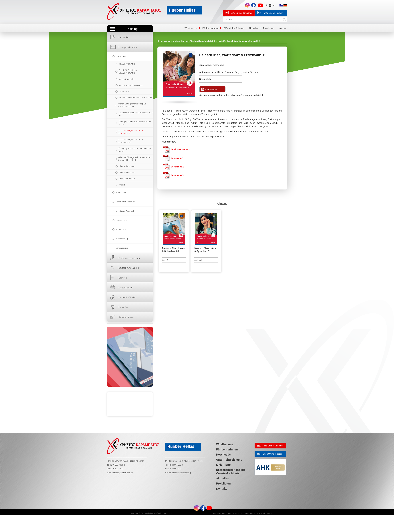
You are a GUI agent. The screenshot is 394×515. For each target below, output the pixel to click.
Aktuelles (253, 28)
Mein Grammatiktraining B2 (131, 85)
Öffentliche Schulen (233, 28)
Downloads (223, 454)
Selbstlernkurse (126, 317)
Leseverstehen (122, 220)
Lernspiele (123, 307)
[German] (285, 5)
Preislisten (268, 28)
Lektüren (123, 278)
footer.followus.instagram (247, 5)
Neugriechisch (126, 287)
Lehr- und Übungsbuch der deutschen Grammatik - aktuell (134, 158)
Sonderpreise (211, 89)
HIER (130, 357)
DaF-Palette (124, 91)
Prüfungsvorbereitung (129, 258)
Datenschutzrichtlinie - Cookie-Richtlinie (231, 471)
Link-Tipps (223, 464)
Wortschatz (121, 192)
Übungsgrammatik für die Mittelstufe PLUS (135, 123)
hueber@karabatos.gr (181, 473)
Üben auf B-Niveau (127, 172)
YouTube (260, 5)
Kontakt (283, 28)
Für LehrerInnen (210, 28)
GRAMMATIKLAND (127, 64)
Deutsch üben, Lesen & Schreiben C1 (173, 250)
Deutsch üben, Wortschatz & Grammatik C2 (131, 140)
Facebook (253, 5)
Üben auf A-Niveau (127, 166)
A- (267, 5)
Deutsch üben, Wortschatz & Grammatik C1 (131, 131)
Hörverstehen (121, 229)
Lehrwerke (123, 37)
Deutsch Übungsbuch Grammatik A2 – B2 (136, 114)
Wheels (122, 185)
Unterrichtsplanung (229, 459)
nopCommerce (228, 513)
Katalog (132, 29)
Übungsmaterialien (128, 47)
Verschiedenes (122, 248)
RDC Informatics (265, 513)
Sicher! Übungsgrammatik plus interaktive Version (132, 105)
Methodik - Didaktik (128, 297)
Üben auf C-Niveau (127, 178)
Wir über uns (191, 28)
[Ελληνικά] (281, 5)
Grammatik (121, 56)
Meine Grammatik (127, 79)
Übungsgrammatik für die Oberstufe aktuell (135, 149)
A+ (273, 5)
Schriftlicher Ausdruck (125, 202)
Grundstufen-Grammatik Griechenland (136, 97)
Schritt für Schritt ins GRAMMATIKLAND (128, 71)
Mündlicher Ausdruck (125, 211)
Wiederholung (122, 239)
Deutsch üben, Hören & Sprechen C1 (205, 250)
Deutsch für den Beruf (129, 268)
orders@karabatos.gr (123, 473)
